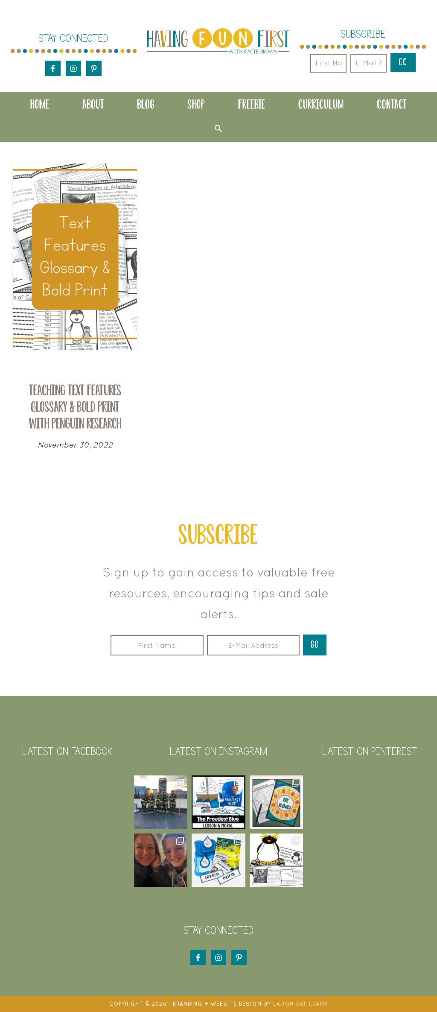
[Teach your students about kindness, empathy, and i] (218, 860)
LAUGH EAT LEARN (300, 1004)
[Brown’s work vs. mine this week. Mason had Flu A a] (161, 802)
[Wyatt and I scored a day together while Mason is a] (161, 860)
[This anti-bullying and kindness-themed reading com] (218, 802)
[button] (218, 128)
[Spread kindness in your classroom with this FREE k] (276, 802)
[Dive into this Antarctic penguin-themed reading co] (276, 860)
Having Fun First (218, 41)
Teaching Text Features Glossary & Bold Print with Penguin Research (75, 406)
